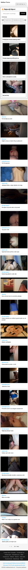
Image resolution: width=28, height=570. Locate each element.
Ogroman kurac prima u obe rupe (10, 252)
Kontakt (23, 565)
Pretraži (23, 13)
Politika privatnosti (16, 563)
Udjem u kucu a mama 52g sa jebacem (12, 141)
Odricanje (5, 565)
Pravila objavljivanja (16, 565)
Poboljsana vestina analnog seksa (11, 39)
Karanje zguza (5, 205)
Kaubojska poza (16, 20)
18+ (9, 565)
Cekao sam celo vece (7, 453)
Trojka (21, 558)
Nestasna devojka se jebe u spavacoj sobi (13, 475)
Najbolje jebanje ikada (7, 431)
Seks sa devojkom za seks (9, 76)
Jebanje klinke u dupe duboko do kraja (12, 185)
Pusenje (24, 20)
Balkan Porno (5, 2)
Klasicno (4, 116)
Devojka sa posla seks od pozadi (11, 207)
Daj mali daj (6, 95)
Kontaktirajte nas (21, 4)
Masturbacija (5, 362)
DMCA (23, 563)
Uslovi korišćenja (7, 563)
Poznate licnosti (8, 558)
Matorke (4, 294)
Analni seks (4, 183)
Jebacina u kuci (6, 386)
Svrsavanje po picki (7, 119)
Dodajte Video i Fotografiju (10, 552)
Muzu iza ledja (6, 497)
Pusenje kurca (8, 20)
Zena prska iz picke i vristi (9, 364)
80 (14, 546)
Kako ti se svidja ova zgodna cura (11, 519)
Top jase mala (5, 229)
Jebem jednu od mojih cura (9, 541)
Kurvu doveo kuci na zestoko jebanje (11, 296)
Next (18, 546)
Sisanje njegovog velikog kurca (11, 58)
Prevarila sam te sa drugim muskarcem (12, 408)
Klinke (22, 554)
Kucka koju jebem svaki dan (9, 274)
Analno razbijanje (6, 342)
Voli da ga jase (6, 163)
